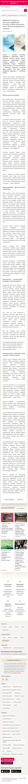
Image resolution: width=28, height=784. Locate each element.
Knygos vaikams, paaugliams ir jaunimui (11, 689)
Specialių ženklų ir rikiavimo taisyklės (11, 731)
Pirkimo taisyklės (16, 734)
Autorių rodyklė (6, 708)
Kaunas (9, 637)
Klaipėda (16, 637)
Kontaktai (16, 627)
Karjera (10, 627)
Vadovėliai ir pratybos (19, 696)
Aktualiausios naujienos (12, 15)
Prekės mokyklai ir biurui (8, 699)
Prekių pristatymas (6, 718)
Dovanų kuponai (8, 759)
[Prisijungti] (23, 7)
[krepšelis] (26, 7)
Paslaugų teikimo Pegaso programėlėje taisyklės (11, 741)
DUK (3, 751)
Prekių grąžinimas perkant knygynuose (11, 725)
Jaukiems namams (17, 702)
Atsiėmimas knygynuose (8, 722)
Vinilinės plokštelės (6, 705)
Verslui (22, 627)
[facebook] (2, 679)
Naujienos (4, 15)
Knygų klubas (5, 630)
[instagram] (6, 679)
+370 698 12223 (6, 648)
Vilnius (3, 637)
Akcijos (15, 705)
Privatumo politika (6, 745)
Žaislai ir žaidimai (6, 702)
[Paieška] (25, 10)
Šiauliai (22, 637)
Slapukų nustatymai (17, 748)
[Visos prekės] (2, 7)
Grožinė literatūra (6, 686)
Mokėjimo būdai (6, 734)
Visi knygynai (5, 640)
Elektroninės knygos (7, 696)
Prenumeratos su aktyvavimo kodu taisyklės (12, 754)
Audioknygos (17, 693)
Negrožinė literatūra (17, 686)
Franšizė (4, 627)
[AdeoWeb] (22, 778)
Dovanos (18, 699)
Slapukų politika (6, 748)
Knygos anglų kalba (7, 693)
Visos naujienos (20, 508)
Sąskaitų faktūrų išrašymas (8, 715)
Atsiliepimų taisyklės (7, 737)
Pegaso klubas (8, 763)
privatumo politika (17, 672)
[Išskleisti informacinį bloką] (20, 7)
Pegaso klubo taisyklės (18, 745)
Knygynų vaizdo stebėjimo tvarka (10, 728)
